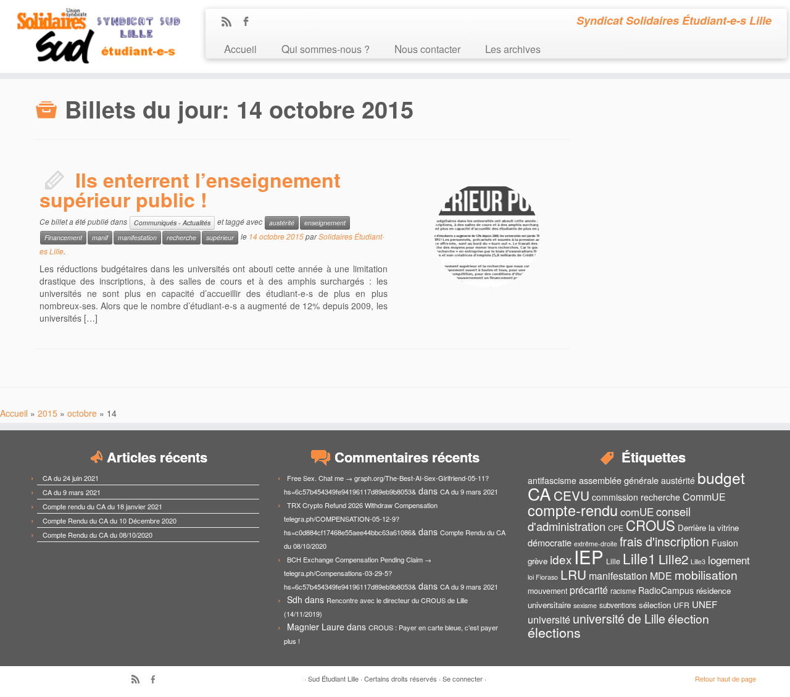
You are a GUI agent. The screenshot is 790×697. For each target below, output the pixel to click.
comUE (637, 511)
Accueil (240, 48)
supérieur (220, 237)
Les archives (513, 48)
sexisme (585, 605)
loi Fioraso (543, 577)
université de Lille (619, 618)
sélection (655, 605)
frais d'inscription (664, 541)
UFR (681, 605)
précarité (589, 590)
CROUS (650, 525)
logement (729, 560)
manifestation (137, 237)
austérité (281, 222)
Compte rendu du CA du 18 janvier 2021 (102, 506)
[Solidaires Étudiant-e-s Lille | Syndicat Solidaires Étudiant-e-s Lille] (91, 36)
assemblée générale (619, 480)
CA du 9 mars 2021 (72, 492)
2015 (47, 413)
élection (688, 618)
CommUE (704, 497)
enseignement (325, 222)
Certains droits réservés (400, 678)
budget (721, 477)
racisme (623, 591)
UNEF (704, 604)
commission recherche (636, 497)
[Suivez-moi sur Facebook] (249, 22)
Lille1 (639, 558)
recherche (181, 237)
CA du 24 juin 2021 (71, 478)
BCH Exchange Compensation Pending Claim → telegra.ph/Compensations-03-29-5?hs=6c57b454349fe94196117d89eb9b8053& (357, 572)
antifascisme (552, 480)
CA (539, 493)
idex (561, 559)
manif (100, 237)
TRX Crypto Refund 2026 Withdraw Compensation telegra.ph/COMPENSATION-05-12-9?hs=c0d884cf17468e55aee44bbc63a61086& (361, 518)
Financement (63, 237)
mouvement (547, 590)
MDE (661, 576)
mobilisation (706, 574)
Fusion (725, 542)
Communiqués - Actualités (172, 222)
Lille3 (698, 561)
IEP (589, 556)
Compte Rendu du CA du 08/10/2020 (97, 535)
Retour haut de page (725, 678)
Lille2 (673, 558)
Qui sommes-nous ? (325, 48)
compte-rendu (573, 509)
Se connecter (463, 678)
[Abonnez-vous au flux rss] (230, 22)
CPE (615, 527)
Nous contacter (427, 48)
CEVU (571, 495)
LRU (573, 574)
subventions (617, 605)
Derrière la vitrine (708, 527)
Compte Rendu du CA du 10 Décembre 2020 (110, 520)
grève (537, 561)
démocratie (550, 542)
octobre (82, 413)
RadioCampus (666, 590)
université (549, 619)
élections (554, 632)
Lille (613, 561)
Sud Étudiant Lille (333, 678)
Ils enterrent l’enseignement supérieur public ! (190, 189)
